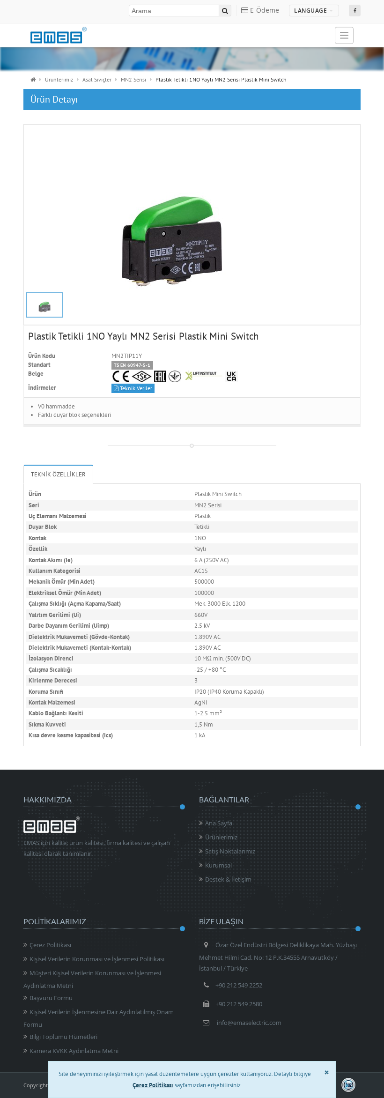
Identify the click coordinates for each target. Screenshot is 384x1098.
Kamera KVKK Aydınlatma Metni (74, 1050)
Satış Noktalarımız (230, 851)
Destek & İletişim (228, 879)
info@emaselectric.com (249, 1022)
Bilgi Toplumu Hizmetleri (63, 1036)
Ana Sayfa (218, 823)
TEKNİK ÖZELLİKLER (58, 474)
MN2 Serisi (133, 79)
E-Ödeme (263, 10)
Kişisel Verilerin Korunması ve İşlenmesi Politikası (97, 959)
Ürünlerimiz (59, 79)
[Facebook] (355, 10)
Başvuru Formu (51, 998)
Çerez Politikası (50, 945)
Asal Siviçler (96, 79)
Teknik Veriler (135, 388)
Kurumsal (218, 865)
